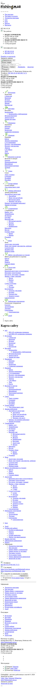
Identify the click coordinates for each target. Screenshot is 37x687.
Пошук (7, 542)
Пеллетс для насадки (12, 146)
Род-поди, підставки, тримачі (14, 274)
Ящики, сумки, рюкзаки (13, 276)
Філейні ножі (9, 249)
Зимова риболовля (11, 409)
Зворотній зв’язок (15, 558)
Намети (7, 262)
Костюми (16, 441)
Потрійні (8, 180)
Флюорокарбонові (11, 162)
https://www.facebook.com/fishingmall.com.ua (15, 569)
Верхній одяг (9, 219)
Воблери (8, 126)
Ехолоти (7, 305)
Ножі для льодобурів (15, 198)
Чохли (11, 278)
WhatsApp (16, 670)
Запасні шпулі (9, 117)
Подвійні (8, 178)
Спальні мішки (10, 264)
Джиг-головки (10, 174)
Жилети (11, 224)
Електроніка (9, 310)
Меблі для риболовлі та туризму (15, 468)
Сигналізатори (10, 298)
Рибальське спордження (13, 511)
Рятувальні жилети (15, 221)
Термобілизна (9, 214)
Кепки (11, 233)
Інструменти (9, 289)
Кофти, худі (8, 212)
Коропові (8, 98)
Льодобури (12, 196)
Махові (7, 103)
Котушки (8, 348)
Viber (12, 668)
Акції (6, 526)
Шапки (11, 235)
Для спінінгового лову (12, 187)
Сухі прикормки (10, 142)
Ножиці (15, 505)
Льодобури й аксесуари (12, 194)
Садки (11, 285)
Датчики (8, 308)
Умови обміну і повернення (18, 549)
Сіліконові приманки (12, 132)
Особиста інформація (16, 530)
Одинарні (8, 176)
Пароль (11, 532)
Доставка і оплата (15, 553)
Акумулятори (9, 307)
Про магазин (9, 14)
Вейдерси (8, 228)
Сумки (11, 282)
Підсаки (11, 287)
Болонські (8, 101)
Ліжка (7, 260)
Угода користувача (15, 555)
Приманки (8, 359)
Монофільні (9, 164)
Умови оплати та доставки (18, 551)
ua (10, 60)
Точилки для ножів (15, 290)
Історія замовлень (15, 535)
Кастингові (8, 105)
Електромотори (14, 312)
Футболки (8, 216)
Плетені (7, 160)
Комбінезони (13, 226)
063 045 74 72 (9, 53)
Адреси (11, 533)
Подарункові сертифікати (13, 607)
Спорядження (9, 423)
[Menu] (1, 11)
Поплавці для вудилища (13, 273)
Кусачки (11, 292)
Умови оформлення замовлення (19, 557)
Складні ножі (9, 248)
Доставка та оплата (11, 16)
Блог (6, 21)
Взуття (7, 230)
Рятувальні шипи (14, 199)
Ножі (6, 457)
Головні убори (9, 232)
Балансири (8, 130)
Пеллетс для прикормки (13, 144)
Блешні (7, 128)
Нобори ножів (9, 251)
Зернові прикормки (11, 141)
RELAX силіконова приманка (19, 332)
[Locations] (5, 11)
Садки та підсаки (10, 283)
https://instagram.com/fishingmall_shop (13, 571)
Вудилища (8, 336)
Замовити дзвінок (7, 58)
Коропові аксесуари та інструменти (17, 271)
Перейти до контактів (8, 56)
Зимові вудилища (10, 205)
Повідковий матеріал (12, 166)
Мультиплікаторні (11, 116)
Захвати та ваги (14, 296)
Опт (6, 20)
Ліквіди (7, 148)
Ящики (11, 280)
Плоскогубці (13, 294)
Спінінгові (8, 96)
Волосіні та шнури (11, 386)
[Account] (7, 11)
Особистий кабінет (11, 528)
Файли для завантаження (17, 537)
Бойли (7, 139)
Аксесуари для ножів (12, 244)
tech (6, 330)
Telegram (15, 666)
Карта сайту (9, 603)
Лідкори (7, 167)
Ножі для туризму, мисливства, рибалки (18, 246)
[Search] (3, 11)
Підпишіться (24, 575)
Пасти (7, 153)
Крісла (7, 258)
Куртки (11, 223)
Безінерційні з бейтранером (18, 114)
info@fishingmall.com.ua (9, 642)
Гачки (7, 396)
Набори (15, 507)
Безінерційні (9, 112)
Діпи (6, 151)
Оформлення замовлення (13, 540)
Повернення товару (11, 602)
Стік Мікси (8, 149)
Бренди (7, 23)
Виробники (9, 605)
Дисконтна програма (12, 18)
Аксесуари (16, 443)
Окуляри (8, 217)
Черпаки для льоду (15, 201)
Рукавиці (8, 237)
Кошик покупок (10, 539)
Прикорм (8, 368)
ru (13, 60)
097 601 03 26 (9, 51)
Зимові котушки (10, 119)
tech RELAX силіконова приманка (20, 334)
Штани (15, 445)
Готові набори (9, 405)
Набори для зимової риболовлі (15, 203)
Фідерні (7, 100)
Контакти (8, 25)
